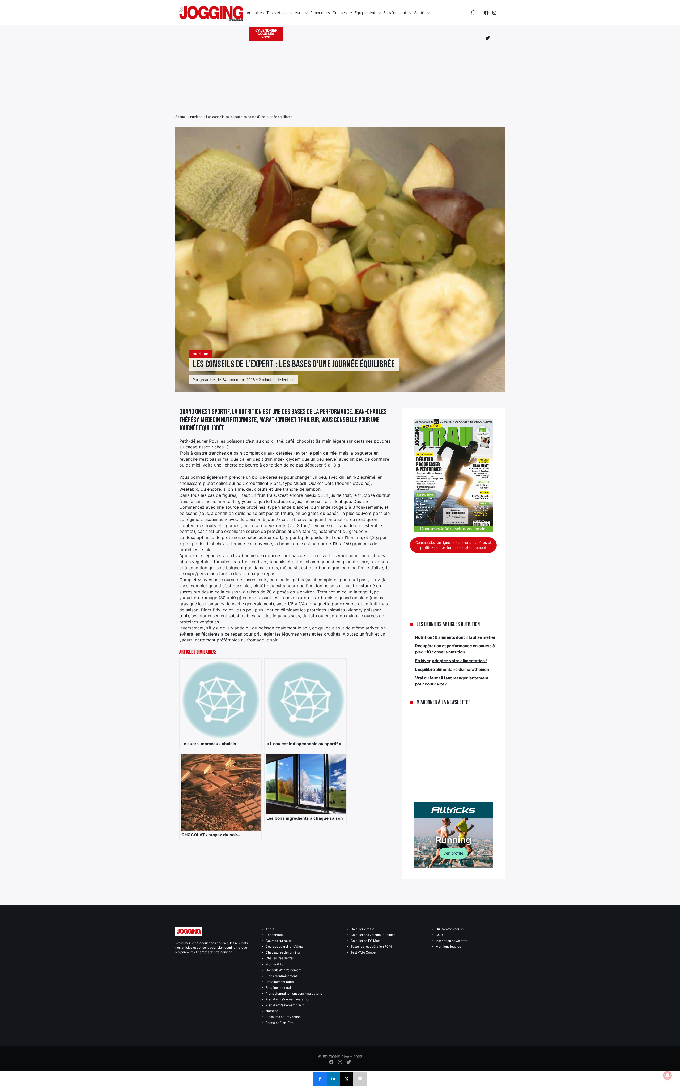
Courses (340, 12)
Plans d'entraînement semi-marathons (294, 993)
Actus (270, 929)
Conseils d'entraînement (283, 970)
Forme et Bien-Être (280, 1023)
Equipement (365, 12)
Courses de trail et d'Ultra (284, 946)
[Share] (320, 1079)
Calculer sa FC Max (365, 941)
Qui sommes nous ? (450, 929)
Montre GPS (275, 964)
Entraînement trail (279, 988)
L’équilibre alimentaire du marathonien (452, 669)
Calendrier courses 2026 (266, 33)
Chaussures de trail (280, 958)
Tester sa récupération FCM (371, 946)
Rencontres (320, 12)
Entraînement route (280, 982)
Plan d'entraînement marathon (288, 999)
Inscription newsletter (452, 941)
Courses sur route (279, 941)
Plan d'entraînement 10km (285, 1005)
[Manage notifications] (667, 1075)
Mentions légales (448, 946)
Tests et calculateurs (284, 12)
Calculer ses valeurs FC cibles (373, 935)
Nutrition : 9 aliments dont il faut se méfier (455, 637)
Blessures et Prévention (283, 1017)
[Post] (346, 1079)
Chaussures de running (283, 952)
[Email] (360, 1079)
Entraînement (394, 12)
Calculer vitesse (363, 929)
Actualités (255, 12)
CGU (439, 935)
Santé (419, 12)
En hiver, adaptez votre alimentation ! (451, 660)
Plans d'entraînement (281, 976)
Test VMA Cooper (364, 952)
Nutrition (272, 1011)
